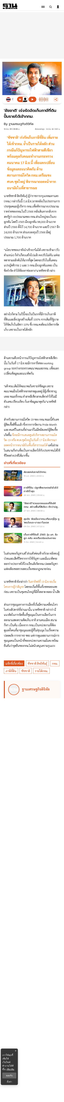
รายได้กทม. (41, 671)
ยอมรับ (9, 1075)
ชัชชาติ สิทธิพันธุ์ (37, 663)
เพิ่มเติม (10, 1069)
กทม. (55, 663)
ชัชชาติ (25, 671)
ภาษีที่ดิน (11, 671)
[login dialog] (57, 6)
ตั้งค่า (9, 1081)
